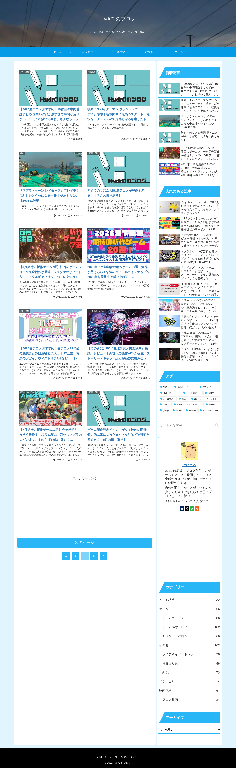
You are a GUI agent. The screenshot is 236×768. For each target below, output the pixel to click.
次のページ (85, 542)
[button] (217, 425)
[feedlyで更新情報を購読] (192, 508)
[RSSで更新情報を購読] (197, 508)
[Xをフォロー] (187, 508)
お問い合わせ (104, 757)
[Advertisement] (84, 505)
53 (94, 555)
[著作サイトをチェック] (182, 508)
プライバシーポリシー (127, 757)
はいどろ (189, 465)
